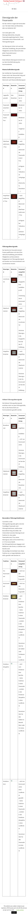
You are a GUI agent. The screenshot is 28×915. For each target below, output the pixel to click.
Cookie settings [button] (20, 910)
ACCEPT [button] (14, 912)
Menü (15, 9)
